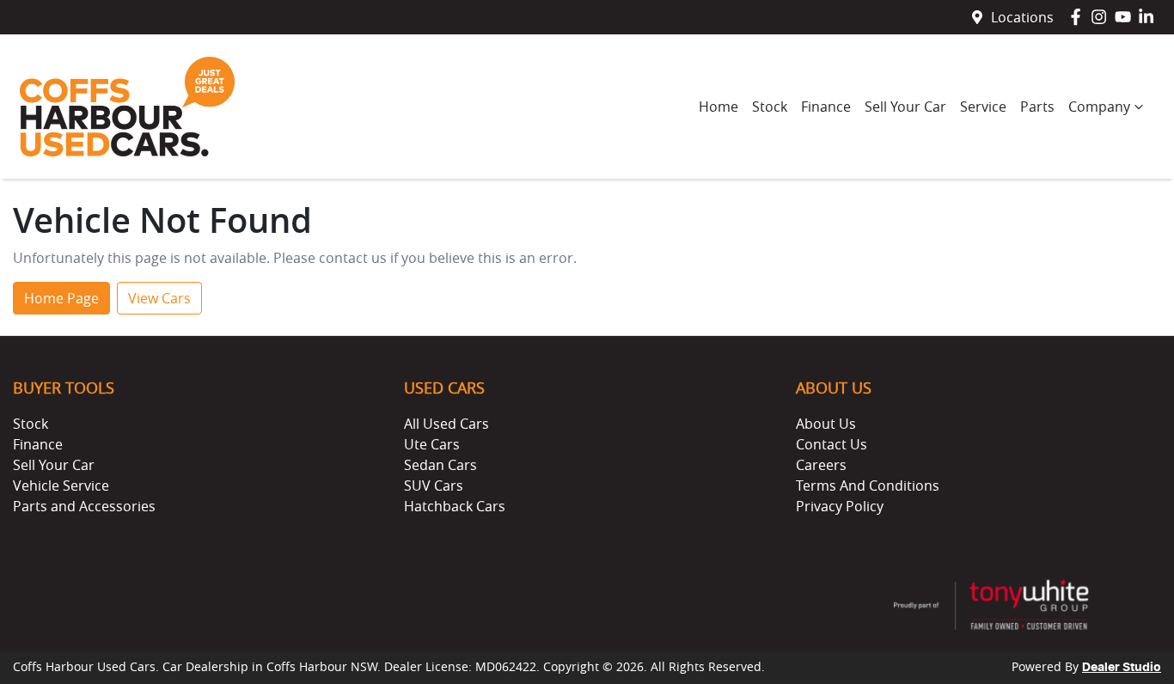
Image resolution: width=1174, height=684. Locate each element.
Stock (769, 106)
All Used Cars (446, 423)
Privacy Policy (840, 506)
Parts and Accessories (84, 506)
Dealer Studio (1121, 668)
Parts (1037, 106)
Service (983, 106)
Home (718, 106)
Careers (821, 464)
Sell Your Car (905, 106)
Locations (1022, 17)
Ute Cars (432, 444)
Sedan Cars (440, 464)
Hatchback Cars (454, 506)
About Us (826, 423)
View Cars (159, 298)
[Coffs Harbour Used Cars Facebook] (1079, 17)
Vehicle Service (61, 485)
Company (1099, 106)
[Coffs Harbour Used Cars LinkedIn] (1149, 17)
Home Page (61, 298)
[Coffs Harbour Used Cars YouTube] (1126, 17)
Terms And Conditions (867, 485)
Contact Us (831, 444)
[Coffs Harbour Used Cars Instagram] (1102, 17)
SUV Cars (433, 485)
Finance (826, 106)
